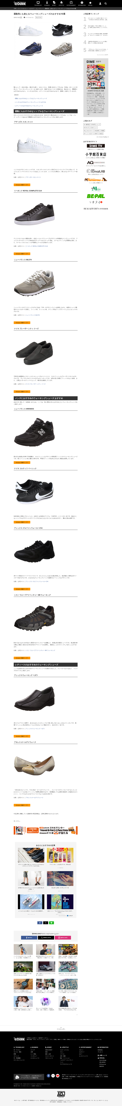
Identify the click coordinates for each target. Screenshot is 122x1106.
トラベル (62, 1054)
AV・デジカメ (17, 1050)
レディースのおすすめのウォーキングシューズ (29, 106)
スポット (81, 1050)
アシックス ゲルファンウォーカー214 (37, 581)
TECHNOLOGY (20, 1047)
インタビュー (34, 1056)
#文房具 (97, 130)
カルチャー (81, 1052)
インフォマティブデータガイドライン (86, 1074)
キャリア (33, 1050)
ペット (61, 1062)
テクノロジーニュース (19, 1060)
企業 (32, 1052)
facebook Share (39, 922)
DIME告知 (100, 1050)
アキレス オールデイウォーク (34, 797)
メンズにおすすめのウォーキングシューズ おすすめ (30, 102)
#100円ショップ (95, 124)
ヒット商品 (33, 1054)
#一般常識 (86, 124)
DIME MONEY (48, 1050)
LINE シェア (51, 922)
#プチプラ (86, 127)
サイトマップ (74, 1074)
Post (45, 922)
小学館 (66, 1076)
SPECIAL (102, 1058)
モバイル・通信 (17, 1052)
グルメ (61, 1052)
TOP (15, 8)
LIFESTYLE (65, 1047)
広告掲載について (99, 1076)
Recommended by (63, 915)
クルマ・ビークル (64, 1050)
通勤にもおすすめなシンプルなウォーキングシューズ (31, 98)
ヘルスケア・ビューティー (35, 8)
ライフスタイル (22, 8)
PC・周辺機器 (17, 1058)
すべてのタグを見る (102, 137)
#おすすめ (38, 17)
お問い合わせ (99, 1074)
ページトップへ (61, 1029)
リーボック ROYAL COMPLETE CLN (37, 246)
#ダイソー (94, 127)
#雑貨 (102, 130)
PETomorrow (102, 1064)
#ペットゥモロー (88, 133)
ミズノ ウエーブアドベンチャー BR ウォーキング (40, 650)
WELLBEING (102, 1062)
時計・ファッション (65, 1058)
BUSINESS (35, 1047)
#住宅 (101, 133)
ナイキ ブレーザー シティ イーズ (35, 384)
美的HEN (101, 1066)
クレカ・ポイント (49, 1056)
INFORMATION (103, 1047)
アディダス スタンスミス (33, 177)
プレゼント (100, 1052)
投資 (46, 1052)
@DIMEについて (65, 1074)
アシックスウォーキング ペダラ (35, 728)
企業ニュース (103, 1055)
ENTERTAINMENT (86, 1047)
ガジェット (16, 1056)
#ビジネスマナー (88, 130)
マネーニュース (49, 1058)
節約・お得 (48, 1054)
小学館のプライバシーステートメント (85, 1076)
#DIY (96, 133)
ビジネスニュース (35, 1058)
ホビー (80, 1054)
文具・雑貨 (62, 1056)
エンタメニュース (83, 1056)
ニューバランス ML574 (33, 315)
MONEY (49, 1047)
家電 (15, 1054)
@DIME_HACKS (47, 937)
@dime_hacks (64, 937)
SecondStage (102, 1060)
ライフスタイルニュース (66, 1064)
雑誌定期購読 (72, 1076)
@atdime (30, 937)
